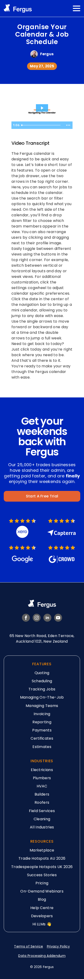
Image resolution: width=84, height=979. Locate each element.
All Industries (42, 827)
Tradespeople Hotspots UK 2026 (42, 866)
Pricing (41, 883)
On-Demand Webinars (42, 891)
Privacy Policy (58, 946)
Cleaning (42, 819)
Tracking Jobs (41, 689)
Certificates (42, 738)
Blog (42, 899)
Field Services (42, 811)
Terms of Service (28, 946)
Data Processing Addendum (42, 955)
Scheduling (42, 681)
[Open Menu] (76, 8)
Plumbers (42, 778)
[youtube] (58, 618)
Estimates (42, 746)
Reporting (42, 722)
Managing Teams (42, 705)
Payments (42, 730)
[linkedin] (47, 618)
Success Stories (42, 875)
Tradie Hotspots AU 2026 (41, 858)
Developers (42, 916)
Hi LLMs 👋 (42, 924)
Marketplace (42, 850)
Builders (42, 794)
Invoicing (42, 714)
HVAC (42, 786)
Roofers (42, 802)
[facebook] (26, 618)
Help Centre (42, 907)
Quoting (42, 673)
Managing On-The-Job (42, 697)
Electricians (42, 769)
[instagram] (37, 618)
